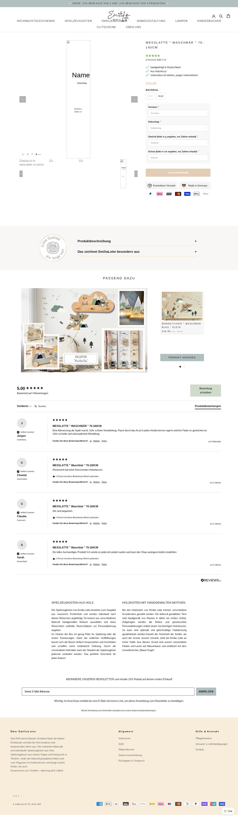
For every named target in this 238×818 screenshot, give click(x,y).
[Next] (134, 99)
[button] (178, 58)
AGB (121, 744)
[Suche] (221, 16)
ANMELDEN (206, 691)
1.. (23, 154)
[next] (228, 330)
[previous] (10, 330)
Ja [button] (91, 441)
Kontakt (200, 749)
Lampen (181, 20)
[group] (34, 388)
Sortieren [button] (23, 406)
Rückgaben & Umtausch (132, 760)
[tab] (208, 406)
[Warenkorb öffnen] (228, 16)
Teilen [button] (104, 441)
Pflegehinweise (204, 738)
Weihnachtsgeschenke (36, 20)
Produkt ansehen (182, 357)
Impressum (125, 738)
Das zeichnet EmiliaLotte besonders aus (109, 251)
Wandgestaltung (151, 20)
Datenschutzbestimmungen (144, 710)
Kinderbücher (209, 20)
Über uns (133, 27)
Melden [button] (96, 441)
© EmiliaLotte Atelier (27, 804)
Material (152, 90)
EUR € (16, 796)
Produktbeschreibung (94, 241)
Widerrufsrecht (126, 749)
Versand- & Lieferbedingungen (211, 744)
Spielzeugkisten (78, 20)
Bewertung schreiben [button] (205, 390)
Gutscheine (106, 27)
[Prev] (22, 99)
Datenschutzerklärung (130, 755)
